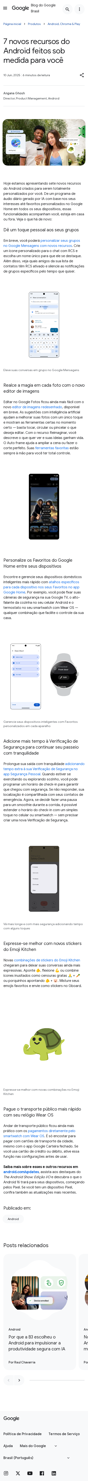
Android (13, 1219)
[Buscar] (67, 9)
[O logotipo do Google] (11, 1418)
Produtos (34, 24)
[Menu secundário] (79, 9)
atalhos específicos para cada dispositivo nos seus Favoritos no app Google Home (41, 587)
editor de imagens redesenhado (37, 407)
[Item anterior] (8, 1380)
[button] (82, 75)
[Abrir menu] (5, 8)
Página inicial (12, 24)
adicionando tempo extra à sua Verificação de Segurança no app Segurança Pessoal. (44, 769)
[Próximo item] (19, 1380)
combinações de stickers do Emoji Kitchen (47, 960)
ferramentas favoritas (52, 448)
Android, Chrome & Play (64, 24)
